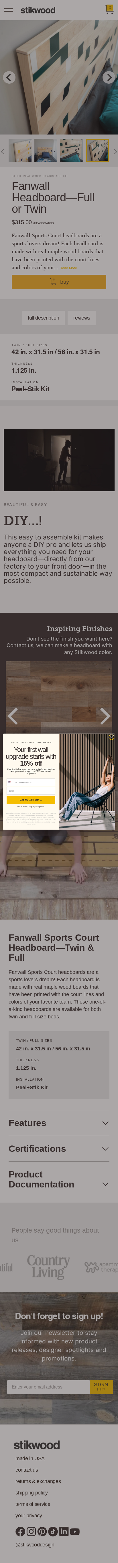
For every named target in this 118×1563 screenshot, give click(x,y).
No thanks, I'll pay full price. (31, 806)
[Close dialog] (111, 737)
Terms (33, 824)
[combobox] (12, 782)
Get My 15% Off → (31, 799)
